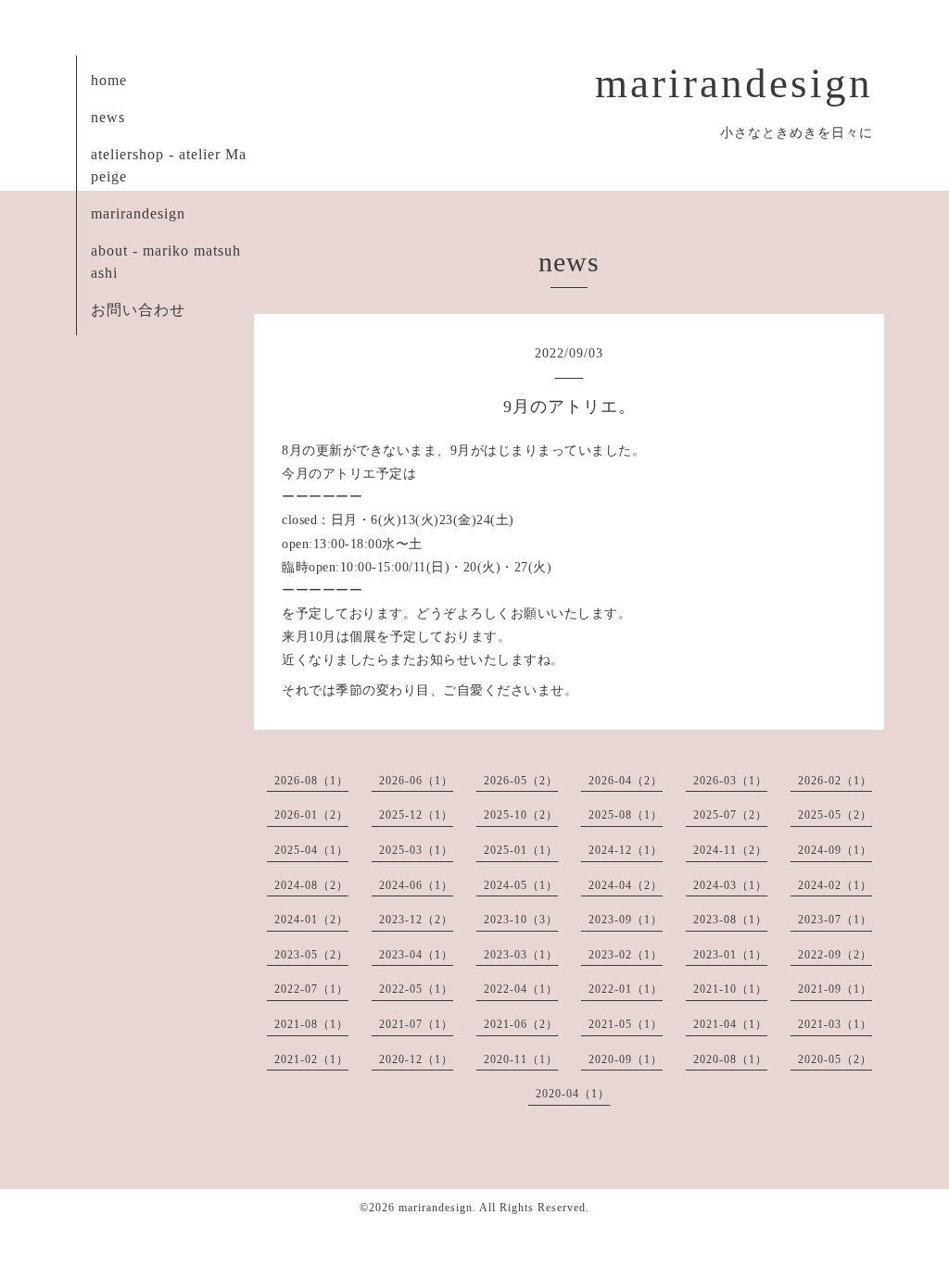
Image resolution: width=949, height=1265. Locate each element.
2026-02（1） (835, 780)
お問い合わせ (138, 310)
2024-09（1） (835, 850)
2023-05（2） (311, 954)
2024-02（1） (835, 885)
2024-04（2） (625, 885)
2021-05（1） (625, 1024)
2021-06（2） (521, 1024)
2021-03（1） (835, 1024)
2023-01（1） (730, 954)
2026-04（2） (625, 780)
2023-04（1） (416, 954)
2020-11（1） (521, 1059)
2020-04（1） (573, 1093)
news (108, 117)
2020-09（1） (625, 1059)
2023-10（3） (521, 919)
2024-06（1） (416, 885)
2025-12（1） (416, 814)
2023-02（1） (625, 954)
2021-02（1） (311, 1059)
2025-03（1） (416, 850)
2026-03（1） (730, 780)
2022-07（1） (311, 989)
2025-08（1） (625, 814)
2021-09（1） (835, 989)
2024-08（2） (311, 885)
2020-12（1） (416, 1059)
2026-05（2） (521, 780)
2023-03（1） (521, 954)
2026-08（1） (311, 780)
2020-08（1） (730, 1059)
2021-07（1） (416, 1024)
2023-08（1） (730, 919)
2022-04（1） (521, 989)
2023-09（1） (625, 919)
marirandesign (734, 83)
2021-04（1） (730, 1024)
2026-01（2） (311, 814)
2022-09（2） (835, 954)
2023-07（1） (835, 919)
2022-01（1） (625, 989)
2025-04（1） (311, 850)
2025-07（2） (730, 814)
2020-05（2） (835, 1059)
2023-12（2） (416, 919)
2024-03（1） (730, 885)
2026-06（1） (416, 780)
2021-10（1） (730, 989)
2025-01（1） (521, 850)
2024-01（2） (311, 919)
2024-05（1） (521, 885)
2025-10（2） (521, 814)
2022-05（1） (416, 989)
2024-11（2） (730, 850)
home (109, 80)
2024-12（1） (625, 850)
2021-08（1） (311, 1024)
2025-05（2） (835, 814)
